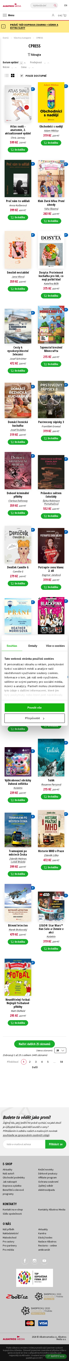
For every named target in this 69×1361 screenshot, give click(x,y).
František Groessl (51, 426)
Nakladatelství (10, 1233)
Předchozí (12, 1061)
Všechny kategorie (22, 37)
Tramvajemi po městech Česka (18, 852)
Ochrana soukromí (48, 1181)
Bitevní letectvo (18, 925)
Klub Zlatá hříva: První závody (51, 202)
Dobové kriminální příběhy (18, 494)
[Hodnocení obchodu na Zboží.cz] (17, 1295)
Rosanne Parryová (51, 784)
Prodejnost (36, 62)
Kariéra (42, 1233)
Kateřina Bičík (51, 283)
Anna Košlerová (17, 205)
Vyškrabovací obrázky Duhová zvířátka (18, 782)
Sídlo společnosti (12, 1213)
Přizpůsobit (32, 718)
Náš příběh (8, 1229)
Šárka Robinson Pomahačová (51, 502)
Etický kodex (45, 1237)
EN (65, 5)
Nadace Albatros (47, 1241)
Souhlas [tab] (12, 645)
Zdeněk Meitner (17, 858)
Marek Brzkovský (18, 929)
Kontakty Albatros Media (51, 1209)
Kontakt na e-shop (13, 1209)
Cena (23, 67)
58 (61, 1061)
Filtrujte (35, 55)
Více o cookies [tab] (55, 645)
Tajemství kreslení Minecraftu (51, 349)
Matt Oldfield (18, 1011)
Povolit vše (34, 707)
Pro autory (8, 1241)
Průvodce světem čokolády (51, 494)
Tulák (51, 780)
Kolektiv (17, 788)
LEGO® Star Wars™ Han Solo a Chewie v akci (51, 929)
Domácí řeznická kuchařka (18, 423)
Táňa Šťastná (51, 208)
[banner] (19, 4)
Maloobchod (9, 1237)
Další (35, 1067)
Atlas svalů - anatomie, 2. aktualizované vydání (18, 130)
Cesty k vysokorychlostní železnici (17, 351)
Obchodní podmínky (14, 1177)
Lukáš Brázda (18, 861)
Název (6, 67)
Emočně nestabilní (18, 272)
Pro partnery (10, 1245)
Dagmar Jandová (51, 575)
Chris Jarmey (18, 137)
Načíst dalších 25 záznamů (34, 1044)
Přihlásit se (56, 1144)
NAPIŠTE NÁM (58, 1356)
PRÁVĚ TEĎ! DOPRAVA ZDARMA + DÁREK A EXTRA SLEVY (34, 26)
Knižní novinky (46, 1169)
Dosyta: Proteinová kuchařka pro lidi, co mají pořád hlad (51, 276)
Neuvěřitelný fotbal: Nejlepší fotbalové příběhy (18, 1003)
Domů (6, 37)
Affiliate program (47, 1177)
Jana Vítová (18, 276)
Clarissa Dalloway (18, 500)
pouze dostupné (36, 75)
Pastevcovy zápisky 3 (51, 422)
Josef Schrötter (18, 358)
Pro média (8, 1249)
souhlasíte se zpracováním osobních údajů (26, 1135)
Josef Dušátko (18, 429)
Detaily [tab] (32, 645)
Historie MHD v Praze (51, 851)
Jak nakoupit (10, 1181)
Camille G (18, 571)
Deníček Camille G (18, 567)
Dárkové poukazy (47, 1173)
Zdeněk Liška (51, 855)
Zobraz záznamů (44, 1050)
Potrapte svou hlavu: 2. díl (51, 569)
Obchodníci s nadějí (51, 126)
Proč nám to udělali (18, 201)
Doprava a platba (12, 1185)
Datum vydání (10, 62)
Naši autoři (8, 1173)
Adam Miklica (51, 130)
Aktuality (7, 1169)
